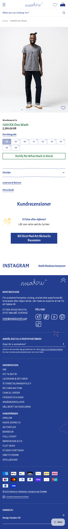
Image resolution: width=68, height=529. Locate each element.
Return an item (12, 388)
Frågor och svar (13, 397)
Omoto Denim (11, 455)
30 (25, 141)
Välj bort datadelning (17, 406)
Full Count (10, 436)
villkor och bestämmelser (51, 349)
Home (5, 21)
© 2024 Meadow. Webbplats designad (25, 491)
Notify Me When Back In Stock (34, 156)
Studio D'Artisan (13, 450)
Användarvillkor (13, 402)
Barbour (8, 431)
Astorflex (9, 427)
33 (52, 141)
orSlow (7, 417)
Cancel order (11, 392)
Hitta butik (10, 374)
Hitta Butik (8, 190)
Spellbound (10, 459)
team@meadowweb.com (15, 318)
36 (7, 147)
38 (16, 147)
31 (34, 141)
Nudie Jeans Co (12, 422)
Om (4, 369)
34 (61, 141)
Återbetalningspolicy (17, 383)
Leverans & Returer (12, 182)
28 (7, 141)
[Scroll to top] (63, 280)
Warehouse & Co (10, 120)
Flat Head (9, 445)
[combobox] (34, 12)
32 (43, 141)
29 (16, 141)
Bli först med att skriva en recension (34, 238)
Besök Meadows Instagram (51, 265)
